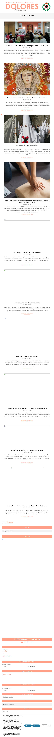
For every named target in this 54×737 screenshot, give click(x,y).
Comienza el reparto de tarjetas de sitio (27, 303)
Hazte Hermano (7, 674)
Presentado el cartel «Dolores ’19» (27, 356)
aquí (12, 728)
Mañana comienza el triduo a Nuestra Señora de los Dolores (27, 98)
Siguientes (10, 522)
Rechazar (36, 725)
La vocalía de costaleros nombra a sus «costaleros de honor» (27, 408)
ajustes (4, 735)
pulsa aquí (8, 730)
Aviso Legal (5, 711)
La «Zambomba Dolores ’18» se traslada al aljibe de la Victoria (27, 506)
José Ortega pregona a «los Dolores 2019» (27, 252)
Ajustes (44, 725)
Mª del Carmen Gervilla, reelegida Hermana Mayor (27, 45)
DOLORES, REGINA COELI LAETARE (27, 639)
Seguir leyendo (27, 58)
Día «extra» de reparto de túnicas (27, 145)
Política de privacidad (8, 697)
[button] (4, 666)
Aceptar (28, 725)
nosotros (11, 715)
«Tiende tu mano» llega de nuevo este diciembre (27, 450)
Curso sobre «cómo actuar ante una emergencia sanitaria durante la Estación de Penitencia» (27, 201)
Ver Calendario (31, 666)
